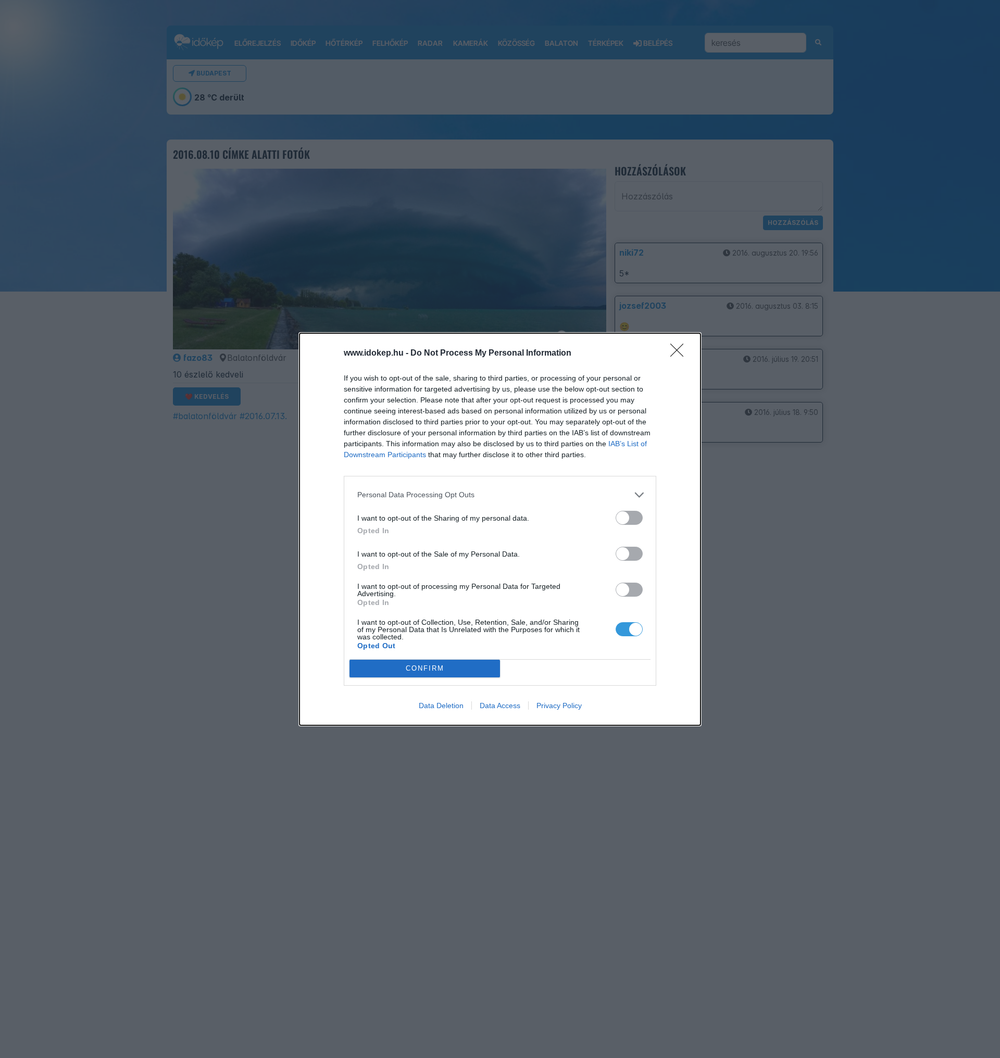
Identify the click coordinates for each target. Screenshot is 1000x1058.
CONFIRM (425, 668)
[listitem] (500, 494)
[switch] (629, 518)
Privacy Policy (559, 705)
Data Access (500, 705)
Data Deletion (441, 705)
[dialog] (500, 529)
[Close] (680, 353)
